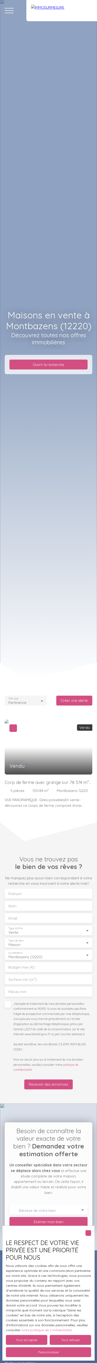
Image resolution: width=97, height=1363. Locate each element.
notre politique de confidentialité (46, 1330)
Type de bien (15, 940)
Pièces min (17, 992)
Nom (12, 906)
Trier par (13, 698)
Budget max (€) (21, 967)
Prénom (15, 894)
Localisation (15, 952)
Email (12, 918)
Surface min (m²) (22, 979)
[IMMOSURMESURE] (61, 10)
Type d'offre (15, 928)
